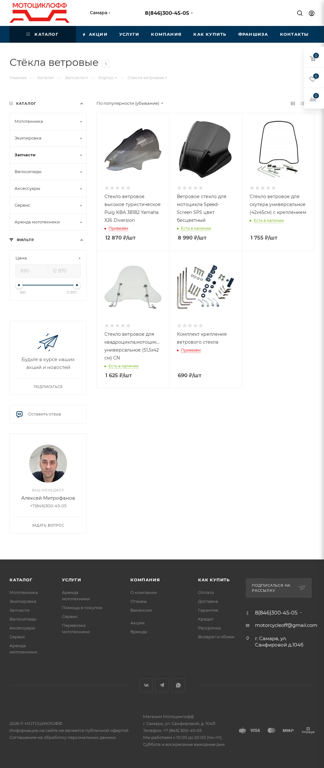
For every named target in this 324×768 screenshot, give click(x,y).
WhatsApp (178, 685)
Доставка (208, 601)
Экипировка (22, 601)
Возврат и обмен (216, 636)
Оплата (206, 592)
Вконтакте (146, 685)
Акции (137, 622)
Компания (145, 579)
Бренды (138, 631)
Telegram (162, 685)
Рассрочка (209, 627)
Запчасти (19, 610)
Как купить (214, 579)
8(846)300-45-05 (167, 13)
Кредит (206, 618)
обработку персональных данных (80, 737)
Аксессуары (22, 627)
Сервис (17, 636)
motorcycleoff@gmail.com (286, 625)
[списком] (302, 103)
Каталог (21, 579)
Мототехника (23, 592)
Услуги (71, 579)
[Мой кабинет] (312, 14)
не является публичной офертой (93, 730)
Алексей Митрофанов (48, 498)
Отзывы (138, 601)
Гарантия (208, 610)
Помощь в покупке (82, 607)
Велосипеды (22, 618)
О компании (143, 592)
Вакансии (141, 610)
